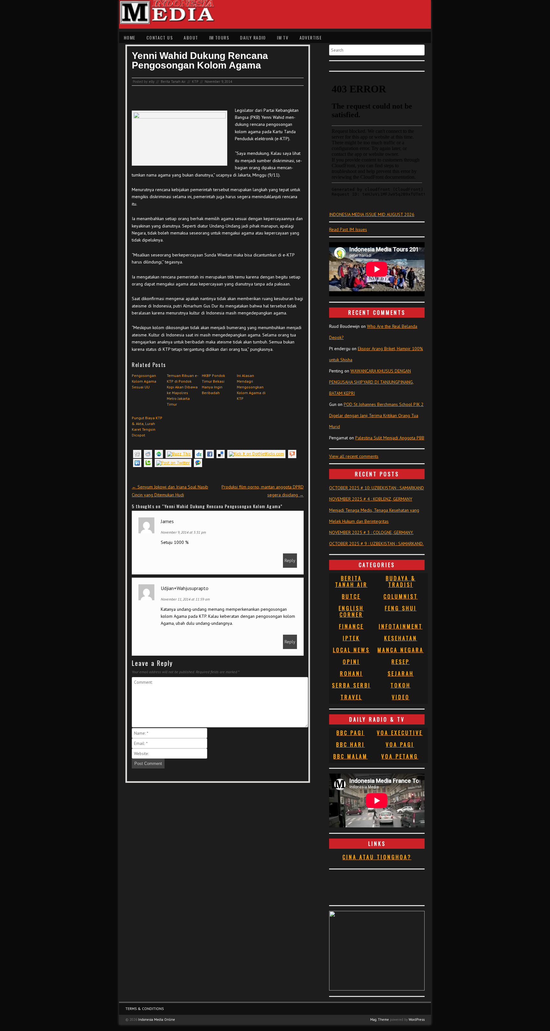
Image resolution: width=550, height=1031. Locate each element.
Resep (400, 662)
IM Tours (219, 37)
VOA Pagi (400, 744)
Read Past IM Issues (348, 229)
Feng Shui (401, 608)
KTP (195, 81)
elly (151, 81)
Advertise (311, 37)
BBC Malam (350, 756)
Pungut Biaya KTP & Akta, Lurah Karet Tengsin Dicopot (147, 426)
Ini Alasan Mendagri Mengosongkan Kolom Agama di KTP (251, 387)
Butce (351, 596)
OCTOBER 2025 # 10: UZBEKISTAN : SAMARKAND (376, 488)
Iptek (351, 638)
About (191, 37)
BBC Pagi (350, 733)
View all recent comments (353, 456)
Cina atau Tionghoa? (377, 857)
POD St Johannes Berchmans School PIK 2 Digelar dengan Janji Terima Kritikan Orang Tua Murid (376, 415)
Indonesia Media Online (156, 1019)
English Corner (351, 611)
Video (401, 697)
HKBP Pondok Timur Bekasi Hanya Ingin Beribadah (213, 384)
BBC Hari (350, 744)
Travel (351, 697)
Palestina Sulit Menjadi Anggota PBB (389, 438)
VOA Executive (400, 733)
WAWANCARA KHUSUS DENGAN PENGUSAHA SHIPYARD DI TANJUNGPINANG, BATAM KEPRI (371, 382)
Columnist (401, 596)
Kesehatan (400, 638)
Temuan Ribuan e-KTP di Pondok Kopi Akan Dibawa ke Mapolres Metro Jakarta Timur (182, 390)
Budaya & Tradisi (401, 581)
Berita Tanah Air (173, 81)
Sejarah (401, 673)
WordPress (417, 1019)
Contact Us (159, 37)
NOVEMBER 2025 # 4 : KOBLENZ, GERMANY (370, 499)
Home (130, 37)
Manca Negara (400, 650)
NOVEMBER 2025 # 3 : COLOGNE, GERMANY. (371, 532)
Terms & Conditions (144, 1008)
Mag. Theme (379, 1019)
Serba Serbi (351, 685)
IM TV (282, 37)
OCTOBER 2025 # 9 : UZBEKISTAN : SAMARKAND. (376, 543)
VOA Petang (399, 756)
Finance (351, 626)
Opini (351, 662)
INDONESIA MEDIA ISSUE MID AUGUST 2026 (371, 214)
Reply (290, 560)
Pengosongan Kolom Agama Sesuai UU (144, 381)
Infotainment (401, 626)
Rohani (351, 673)
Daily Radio (253, 37)
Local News (351, 650)
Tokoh (401, 685)
